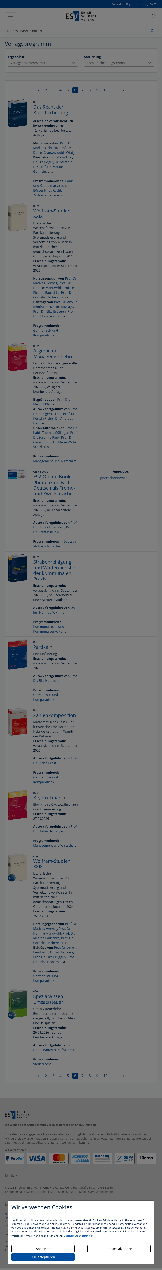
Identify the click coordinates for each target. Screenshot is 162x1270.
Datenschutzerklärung (77, 1235)
